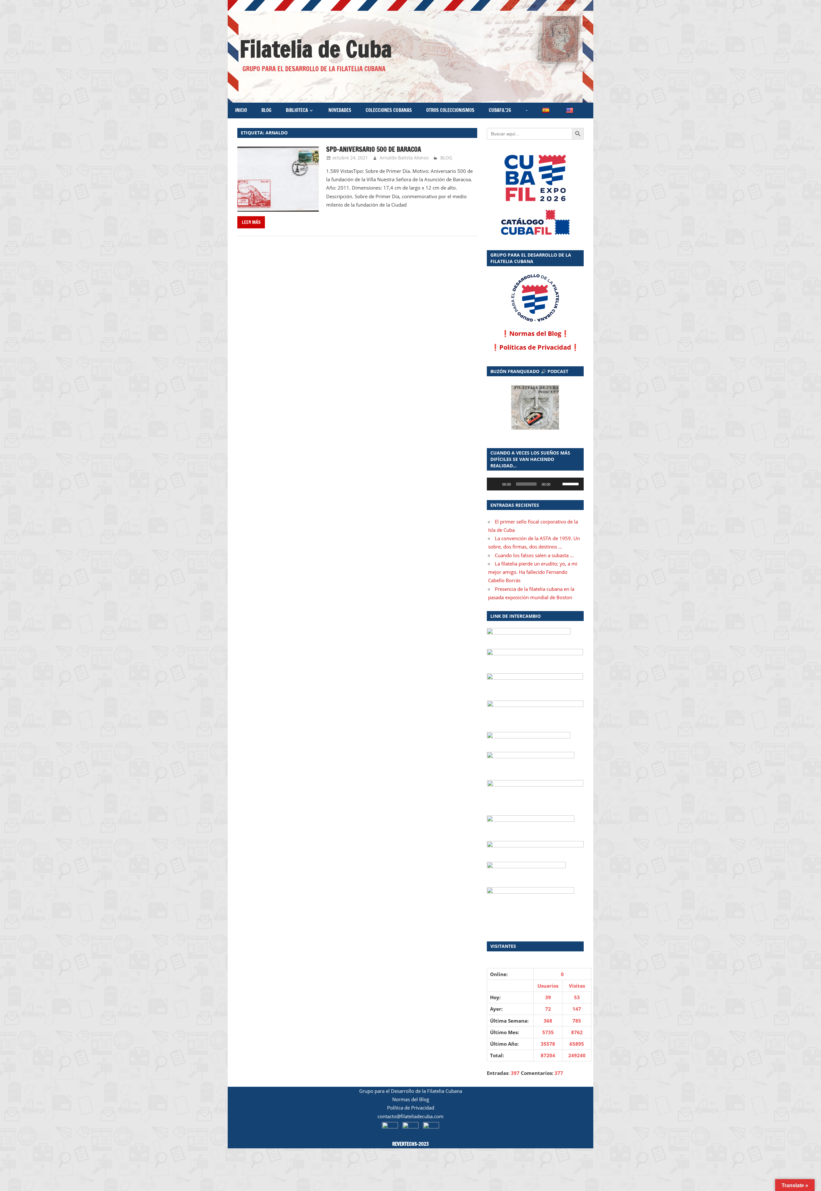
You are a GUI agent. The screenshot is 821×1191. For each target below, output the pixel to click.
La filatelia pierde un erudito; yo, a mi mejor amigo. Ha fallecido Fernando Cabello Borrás (532, 572)
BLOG (266, 110)
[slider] (571, 483)
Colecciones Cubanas (389, 110)
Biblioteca (297, 110)
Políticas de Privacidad (535, 347)
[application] (535, 484)
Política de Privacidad (410, 1107)
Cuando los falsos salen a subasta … (534, 555)
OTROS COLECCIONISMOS (450, 110)
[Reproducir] (495, 484)
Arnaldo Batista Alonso (404, 158)
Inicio (241, 110)
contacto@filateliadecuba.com (410, 1116)
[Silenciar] (557, 484)
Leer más (251, 222)
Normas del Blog (535, 333)
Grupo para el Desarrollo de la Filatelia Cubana (410, 1091)
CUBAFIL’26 (500, 110)
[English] (570, 110)
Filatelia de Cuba (316, 49)
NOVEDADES (339, 110)
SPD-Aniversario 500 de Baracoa (373, 149)
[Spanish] (546, 110)
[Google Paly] (535, 222)
